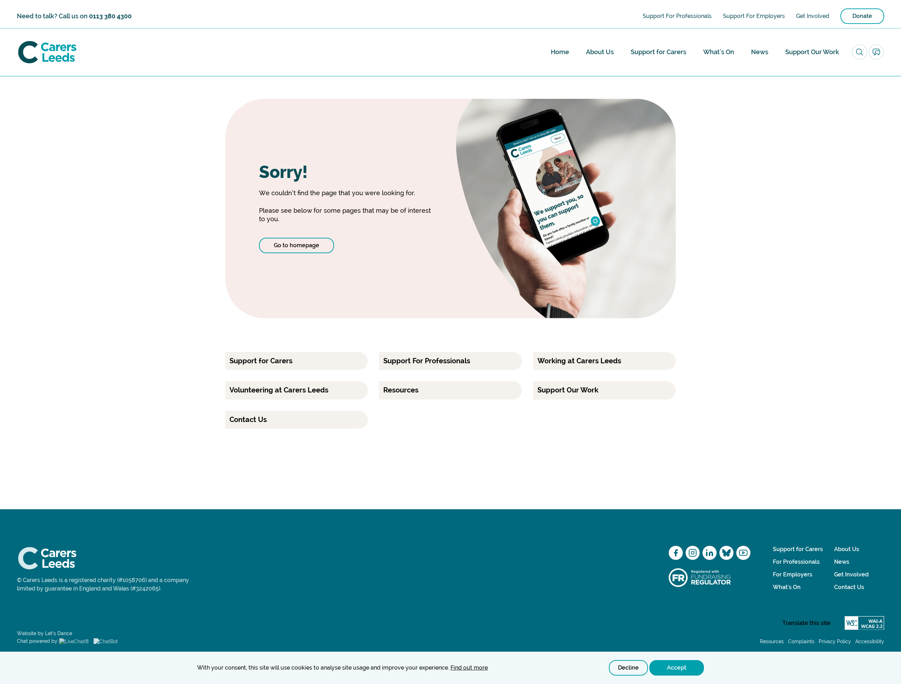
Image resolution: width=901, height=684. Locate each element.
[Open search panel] (859, 52)
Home (560, 52)
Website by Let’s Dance (44, 633)
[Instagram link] (693, 553)
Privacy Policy (835, 641)
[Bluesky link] (726, 553)
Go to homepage (296, 245)
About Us (600, 52)
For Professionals (796, 561)
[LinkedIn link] (709, 553)
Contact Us (849, 587)
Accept (676, 667)
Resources (772, 641)
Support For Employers (754, 16)
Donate (862, 16)
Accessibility (869, 641)
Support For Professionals (677, 16)
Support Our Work (812, 52)
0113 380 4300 (110, 16)
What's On (718, 52)
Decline (628, 667)
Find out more (469, 667)
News (759, 52)
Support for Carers (658, 52)
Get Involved (812, 16)
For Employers (792, 574)
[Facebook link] (676, 553)
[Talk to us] (876, 52)
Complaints (801, 641)
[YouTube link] (743, 553)
